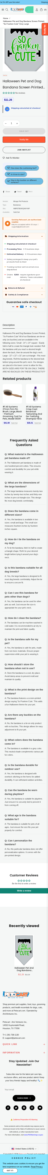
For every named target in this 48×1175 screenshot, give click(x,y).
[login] (35, 9)
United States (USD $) (24, 1149)
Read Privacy (37, 1167)
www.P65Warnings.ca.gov (33, 1135)
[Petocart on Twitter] (16, 1107)
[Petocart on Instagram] (32, 1107)
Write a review (24, 891)
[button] (9, 93)
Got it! (10, 1171)
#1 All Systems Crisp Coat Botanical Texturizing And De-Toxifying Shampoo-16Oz (34, 413)
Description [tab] (9, 325)
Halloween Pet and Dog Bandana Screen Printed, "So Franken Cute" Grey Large (24, 969)
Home (5, 18)
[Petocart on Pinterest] (24, 1107)
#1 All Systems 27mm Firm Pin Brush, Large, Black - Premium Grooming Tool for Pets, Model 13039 (12, 413)
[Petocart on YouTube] (40, 1107)
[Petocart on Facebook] (8, 1107)
